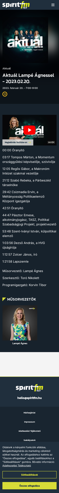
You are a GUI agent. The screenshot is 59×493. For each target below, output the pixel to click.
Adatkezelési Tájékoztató (16, 465)
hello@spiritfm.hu (29, 397)
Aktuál (6, 68)
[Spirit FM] (16, 5)
